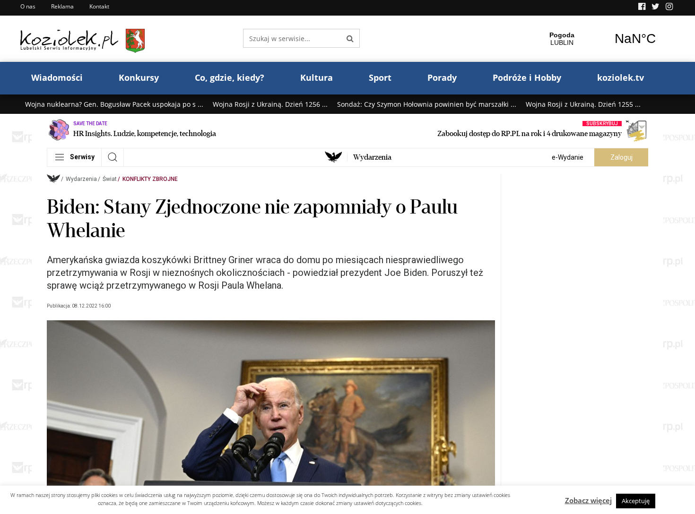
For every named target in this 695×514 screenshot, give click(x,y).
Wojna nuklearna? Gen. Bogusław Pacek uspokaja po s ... (114, 104)
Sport (380, 77)
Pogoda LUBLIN (598, 39)
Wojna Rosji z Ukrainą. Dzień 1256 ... (270, 104)
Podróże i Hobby (527, 77)
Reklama (62, 6)
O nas (27, 6)
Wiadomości (57, 77)
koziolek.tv (620, 77)
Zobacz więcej (588, 500)
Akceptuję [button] (636, 501)
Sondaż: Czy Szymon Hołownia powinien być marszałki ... (426, 104)
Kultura (316, 77)
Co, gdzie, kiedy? (229, 77)
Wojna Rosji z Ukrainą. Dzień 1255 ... (583, 104)
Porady (442, 77)
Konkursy (139, 77)
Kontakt (99, 6)
